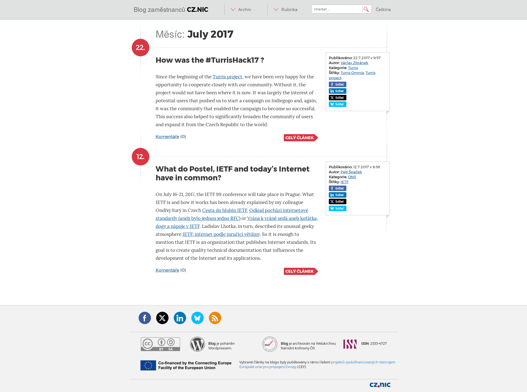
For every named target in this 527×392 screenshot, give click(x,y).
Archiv (244, 9)
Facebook (145, 318)
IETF (345, 182)
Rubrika (289, 9)
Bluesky (197, 318)
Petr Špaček (351, 172)
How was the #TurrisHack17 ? (210, 60)
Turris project (227, 77)
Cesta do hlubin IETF (224, 210)
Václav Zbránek (354, 62)
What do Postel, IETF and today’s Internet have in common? (233, 173)
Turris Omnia (352, 72)
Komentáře (167, 136)
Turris (353, 67)
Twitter (162, 318)
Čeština (383, 9)
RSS (215, 318)
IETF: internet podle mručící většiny (221, 234)
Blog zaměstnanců (171, 9)
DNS (352, 177)
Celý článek (299, 137)
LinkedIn (180, 318)
